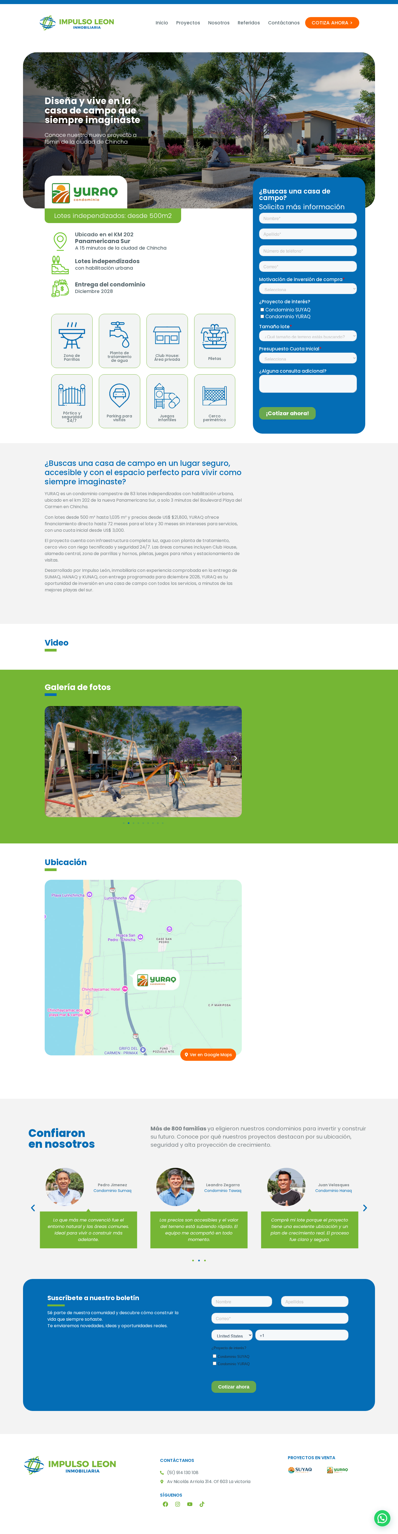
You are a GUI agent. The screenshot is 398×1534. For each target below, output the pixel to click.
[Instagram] (177, 1504)
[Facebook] (165, 1504)
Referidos (249, 23)
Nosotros (219, 23)
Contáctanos (284, 23)
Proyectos (188, 23)
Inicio (162, 23)
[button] (50, 758)
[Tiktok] (202, 1504)
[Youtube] (189, 1504)
